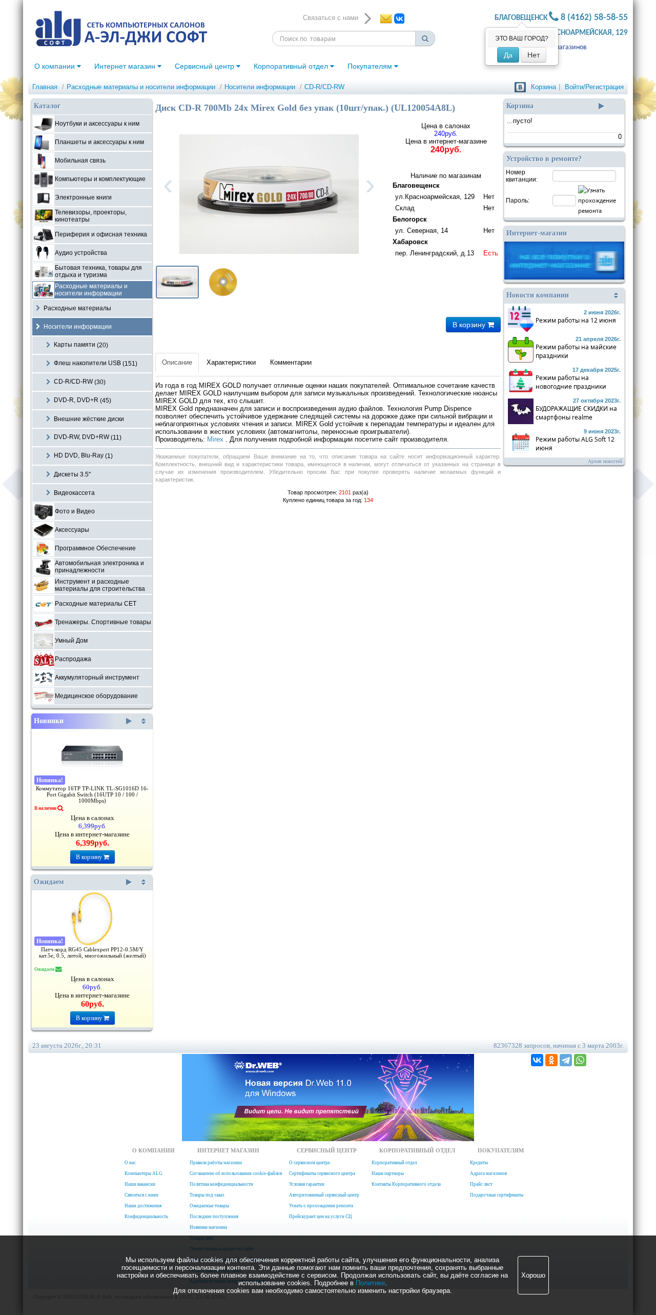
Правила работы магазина (216, 1162)
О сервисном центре (309, 1162)
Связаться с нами (141, 1195)
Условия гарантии (306, 1184)
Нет (533, 55)
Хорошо (533, 1275)
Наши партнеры (388, 1173)
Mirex (216, 439)
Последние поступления (214, 1216)
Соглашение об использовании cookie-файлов (236, 1173)
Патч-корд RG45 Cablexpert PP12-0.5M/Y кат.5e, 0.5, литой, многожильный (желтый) (92, 953)
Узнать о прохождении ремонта (321, 1205)
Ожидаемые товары (209, 1205)
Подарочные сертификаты (496, 1195)
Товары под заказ (207, 1195)
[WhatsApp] (580, 1060)
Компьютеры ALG (143, 1173)
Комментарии (291, 362)
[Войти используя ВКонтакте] (520, 87)
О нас (130, 1162)
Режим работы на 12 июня (576, 320)
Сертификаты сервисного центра (322, 1173)
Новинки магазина (208, 1227)
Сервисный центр (205, 66)
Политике (370, 1283)
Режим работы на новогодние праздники (571, 382)
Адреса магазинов (559, 47)
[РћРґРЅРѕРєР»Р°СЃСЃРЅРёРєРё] (551, 1060)
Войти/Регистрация (594, 87)
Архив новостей (605, 461)
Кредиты (479, 1162)
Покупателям (370, 66)
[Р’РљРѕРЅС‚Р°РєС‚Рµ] (537, 1060)
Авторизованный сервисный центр (324, 1195)
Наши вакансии (140, 1184)
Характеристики (231, 362)
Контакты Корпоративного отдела (406, 1184)
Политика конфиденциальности (221, 1184)
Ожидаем (49, 882)
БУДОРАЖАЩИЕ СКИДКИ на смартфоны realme (576, 413)
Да (508, 55)
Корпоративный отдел (292, 66)
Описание (177, 362)
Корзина (543, 87)
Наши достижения (143, 1205)
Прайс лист (481, 1184)
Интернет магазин (125, 66)
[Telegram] (566, 1060)
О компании (55, 66)
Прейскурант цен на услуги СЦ (320, 1216)
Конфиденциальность (146, 1216)
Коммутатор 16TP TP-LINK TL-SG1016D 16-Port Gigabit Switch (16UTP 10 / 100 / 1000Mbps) (92, 795)
